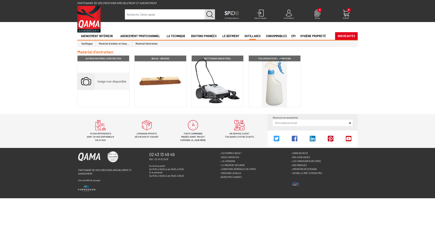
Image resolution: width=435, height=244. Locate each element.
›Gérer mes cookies (231, 177)
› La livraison (227, 161)
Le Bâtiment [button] (230, 36)
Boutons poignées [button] (204, 36)
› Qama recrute (299, 153)
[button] (330, 35)
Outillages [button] (253, 36)
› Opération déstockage (304, 169)
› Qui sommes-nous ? (231, 153)
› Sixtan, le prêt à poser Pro (306, 173)
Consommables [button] (276, 36)
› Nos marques (299, 165)
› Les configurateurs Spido (306, 161)
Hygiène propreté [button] (313, 36)
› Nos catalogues (300, 157)
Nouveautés (346, 36)
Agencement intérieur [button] (97, 36)
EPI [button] (293, 36)
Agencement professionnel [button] (140, 36)
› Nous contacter (229, 157)
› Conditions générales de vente (238, 169)
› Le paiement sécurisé (232, 165)
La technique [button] (176, 36)
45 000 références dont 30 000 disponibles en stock (100, 136)
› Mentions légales (230, 173)
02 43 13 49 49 (162, 154)
